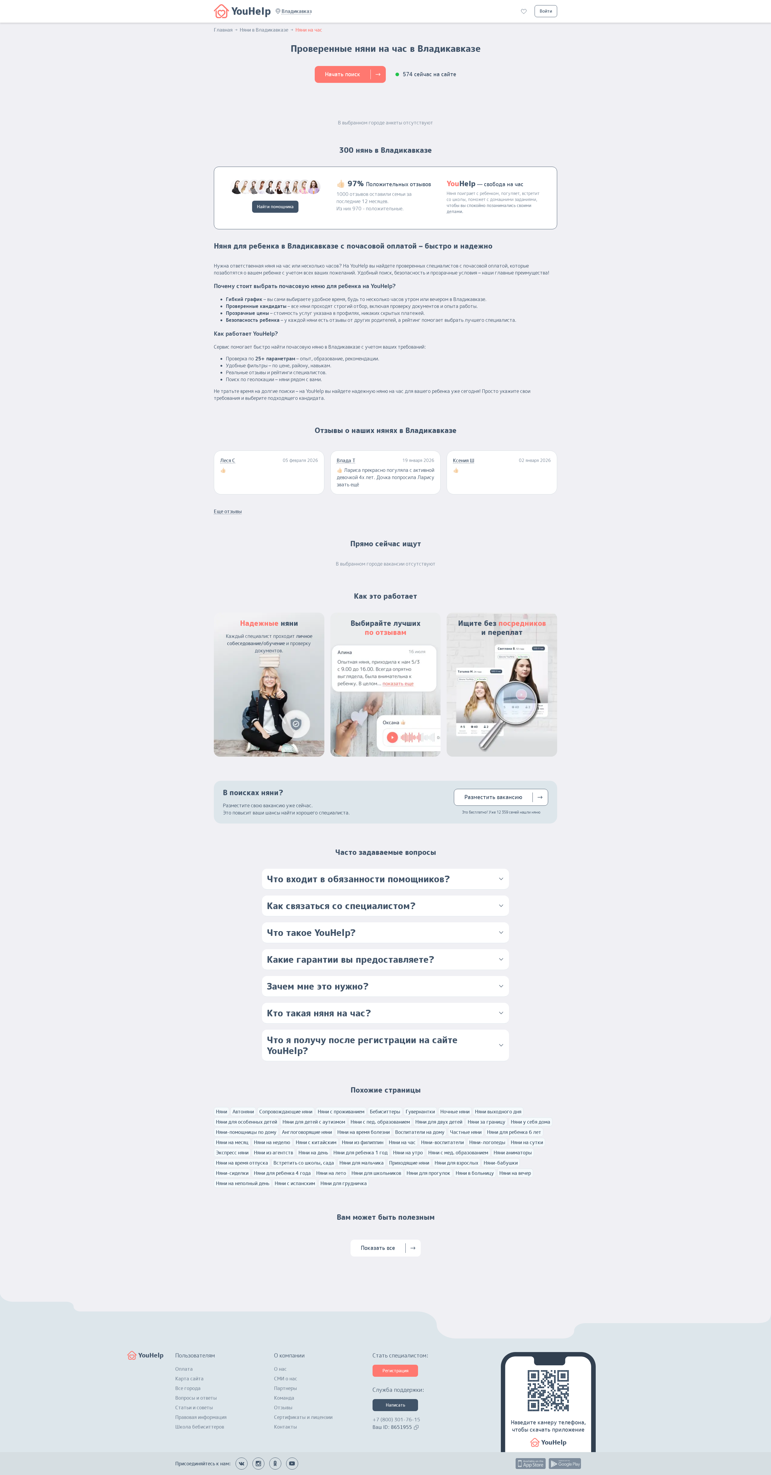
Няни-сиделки (232, 1173)
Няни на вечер (515, 1173)
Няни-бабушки (501, 1163)
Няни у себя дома (530, 1122)
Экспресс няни (232, 1152)
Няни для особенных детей (246, 1122)
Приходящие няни (409, 1163)
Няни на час (402, 1142)
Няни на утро (408, 1152)
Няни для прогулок (428, 1173)
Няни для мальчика (361, 1163)
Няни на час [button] (308, 30)
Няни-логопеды (487, 1142)
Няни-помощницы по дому (246, 1132)
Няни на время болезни (363, 1132)
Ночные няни (455, 1111)
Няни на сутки (527, 1142)
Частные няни (466, 1132)
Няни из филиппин (362, 1142)
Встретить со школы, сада (303, 1163)
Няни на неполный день (242, 1183)
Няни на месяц (232, 1142)
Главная (223, 30)
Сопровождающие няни (285, 1111)
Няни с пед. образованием (380, 1122)
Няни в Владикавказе (264, 30)
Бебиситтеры (385, 1111)
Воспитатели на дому (420, 1132)
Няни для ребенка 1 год (360, 1152)
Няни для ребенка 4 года (282, 1173)
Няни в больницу (475, 1173)
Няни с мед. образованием (458, 1152)
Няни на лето (331, 1173)
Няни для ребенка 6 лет (514, 1132)
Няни (221, 1111)
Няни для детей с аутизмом (313, 1122)
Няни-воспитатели (442, 1142)
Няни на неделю (272, 1142)
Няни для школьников (376, 1173)
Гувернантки (420, 1111)
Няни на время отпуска (242, 1163)
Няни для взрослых (456, 1163)
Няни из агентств (273, 1152)
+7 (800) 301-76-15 (396, 1419)
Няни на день (313, 1152)
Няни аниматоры (513, 1152)
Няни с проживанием (341, 1111)
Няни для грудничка (343, 1183)
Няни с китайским (316, 1142)
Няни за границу (486, 1122)
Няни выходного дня (498, 1111)
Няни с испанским (295, 1183)
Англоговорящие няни (307, 1132)
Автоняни (243, 1111)
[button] (297, 11)
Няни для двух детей (438, 1122)
